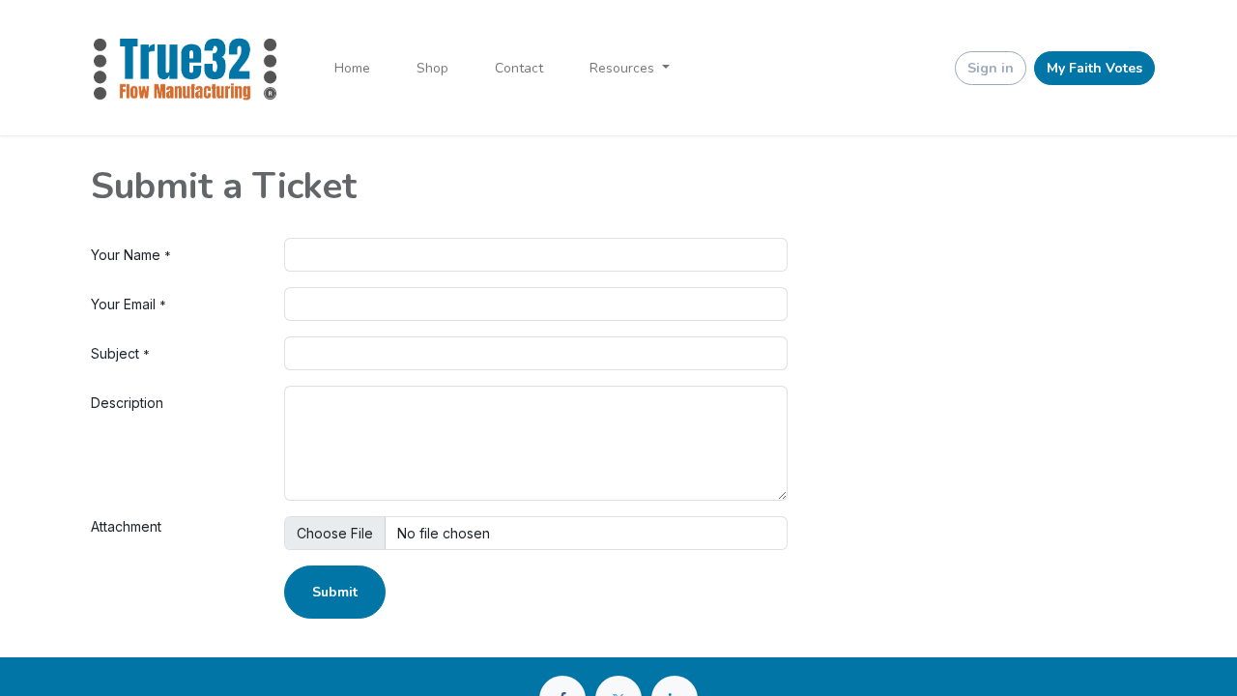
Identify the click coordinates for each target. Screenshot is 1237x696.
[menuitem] (352, 68)
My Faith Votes (1094, 68)
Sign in (990, 68)
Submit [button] (335, 592)
